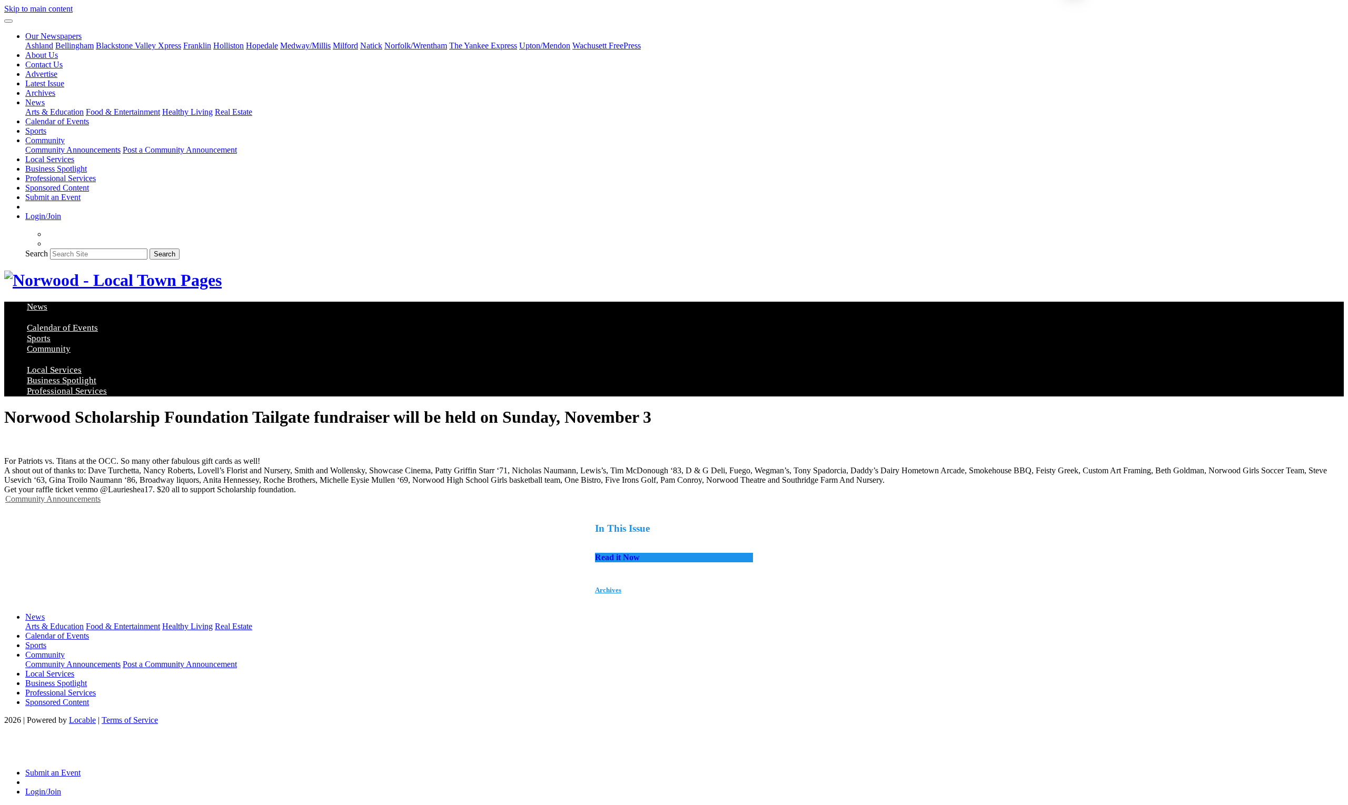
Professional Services (60, 178)
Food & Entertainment (123, 111)
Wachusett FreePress (606, 45)
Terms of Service (130, 719)
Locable (82, 719)
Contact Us (44, 64)
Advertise (41, 73)
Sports (35, 130)
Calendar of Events (57, 121)
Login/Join (43, 216)
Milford (345, 45)
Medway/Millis (305, 45)
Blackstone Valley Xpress (138, 45)
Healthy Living (187, 111)
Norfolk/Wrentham (415, 45)
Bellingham (74, 45)
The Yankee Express (483, 45)
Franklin (197, 45)
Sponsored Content (57, 187)
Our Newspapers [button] (53, 36)
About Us (41, 55)
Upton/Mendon (544, 45)
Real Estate (233, 111)
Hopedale (262, 45)
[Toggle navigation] (8, 21)
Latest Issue (44, 83)
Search (36, 253)
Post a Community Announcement (180, 149)
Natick (371, 45)
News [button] (35, 102)
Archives (40, 92)
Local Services (49, 159)
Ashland (39, 45)
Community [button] (45, 140)
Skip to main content (38, 8)
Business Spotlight (56, 168)
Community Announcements (73, 149)
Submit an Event (53, 197)
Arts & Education (54, 111)
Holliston (228, 45)
